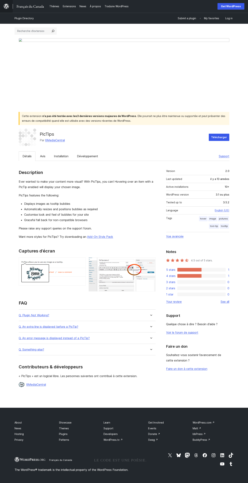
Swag (153, 439)
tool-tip (214, 226)
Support (224, 156)
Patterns (64, 439)
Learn (106, 422)
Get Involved (156, 422)
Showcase (65, 422)
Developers (110, 433)
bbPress (199, 433)
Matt (197, 428)
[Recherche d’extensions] (53, 31)
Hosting (19, 433)
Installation (61, 156)
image (212, 218)
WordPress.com (204, 422)
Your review (174, 301)
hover (203, 218)
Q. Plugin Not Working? (34, 315)
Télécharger (219, 137)
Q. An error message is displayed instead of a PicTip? (54, 338)
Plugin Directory (24, 18)
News (18, 428)
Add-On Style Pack (100, 237)
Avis (42, 156)
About (18, 422)
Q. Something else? (31, 349)
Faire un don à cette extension (186, 369)
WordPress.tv (113, 439)
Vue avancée (175, 236)
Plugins (63, 433)
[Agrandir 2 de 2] (151, 262)
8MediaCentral (55, 140)
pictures (223, 218)
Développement (87, 156)
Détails (27, 156)
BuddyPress (201, 439)
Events (152, 428)
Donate (154, 433)
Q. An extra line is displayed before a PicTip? (48, 326)
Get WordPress (231, 6)
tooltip (224, 226)
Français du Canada (60, 460)
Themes (64, 428)
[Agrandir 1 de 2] (81, 262)
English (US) (222, 210)
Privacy (19, 439)
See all (225, 301)
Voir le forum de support (182, 332)
